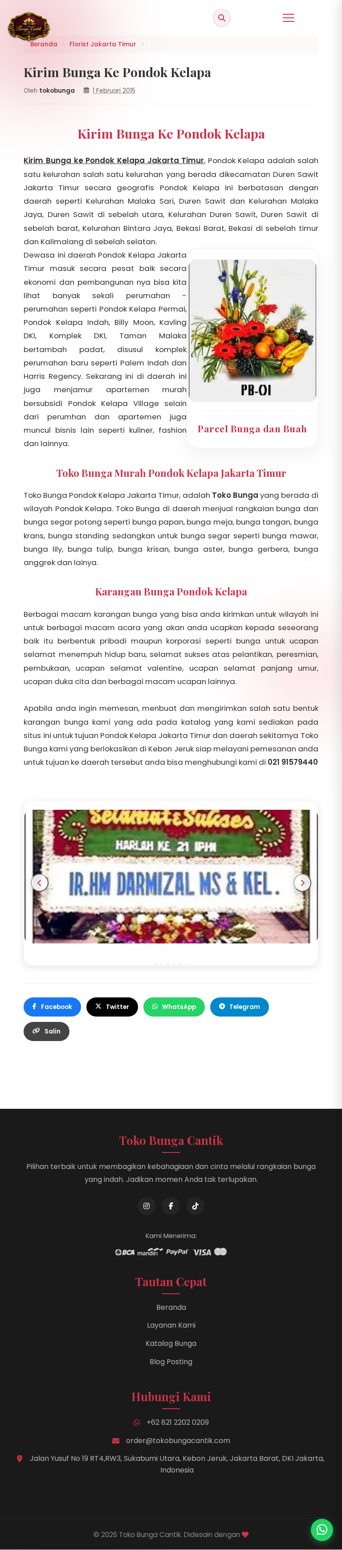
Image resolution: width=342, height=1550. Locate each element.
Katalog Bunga (171, 1343)
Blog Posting (171, 1362)
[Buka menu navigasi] (288, 17)
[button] (155, 964)
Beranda (171, 1307)
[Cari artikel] (222, 18)
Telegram (244, 1007)
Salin (53, 1031)
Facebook (56, 1007)
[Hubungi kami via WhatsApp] (322, 1530)
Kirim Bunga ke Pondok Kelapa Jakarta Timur (114, 160)
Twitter (117, 1007)
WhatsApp (179, 1007)
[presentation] (40, 883)
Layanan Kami (171, 1325)
